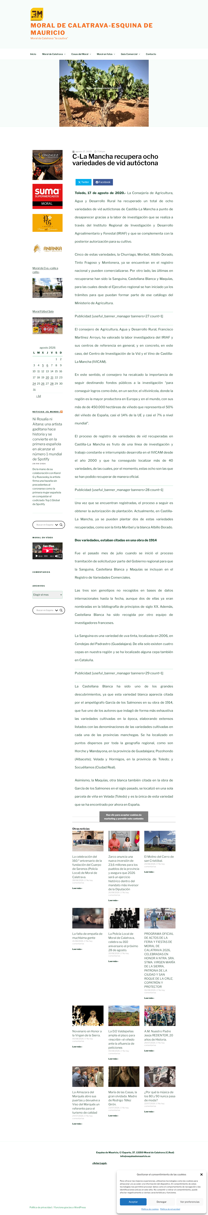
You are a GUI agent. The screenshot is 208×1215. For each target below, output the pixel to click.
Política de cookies (150, 1209)
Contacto (151, 54)
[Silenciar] (56, 556)
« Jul (38, 395)
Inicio (33, 54)
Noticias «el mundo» (46, 412)
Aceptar (133, 1201)
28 (52, 383)
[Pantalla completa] (60, 556)
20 (47, 377)
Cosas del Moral (79, 54)
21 (52, 377)
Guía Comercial (129, 54)
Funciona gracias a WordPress (70, 1207)
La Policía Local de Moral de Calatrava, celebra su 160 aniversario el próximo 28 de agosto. (123, 942)
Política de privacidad (170, 1209)
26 (43, 383)
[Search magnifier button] (61, 525)
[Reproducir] (36, 556)
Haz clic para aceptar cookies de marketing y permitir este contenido (123, 816)
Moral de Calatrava (52, 54)
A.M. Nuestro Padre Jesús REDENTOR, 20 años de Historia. (158, 1035)
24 (34, 383)
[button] (201, 1174)
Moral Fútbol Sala (43, 311)
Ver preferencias (190, 1201)
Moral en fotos (104, 54)
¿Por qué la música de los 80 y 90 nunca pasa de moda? (159, 1096)
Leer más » (77, 888)
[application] (47, 550)
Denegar (162, 1201)
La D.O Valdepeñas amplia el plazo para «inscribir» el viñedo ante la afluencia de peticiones (121, 1039)
